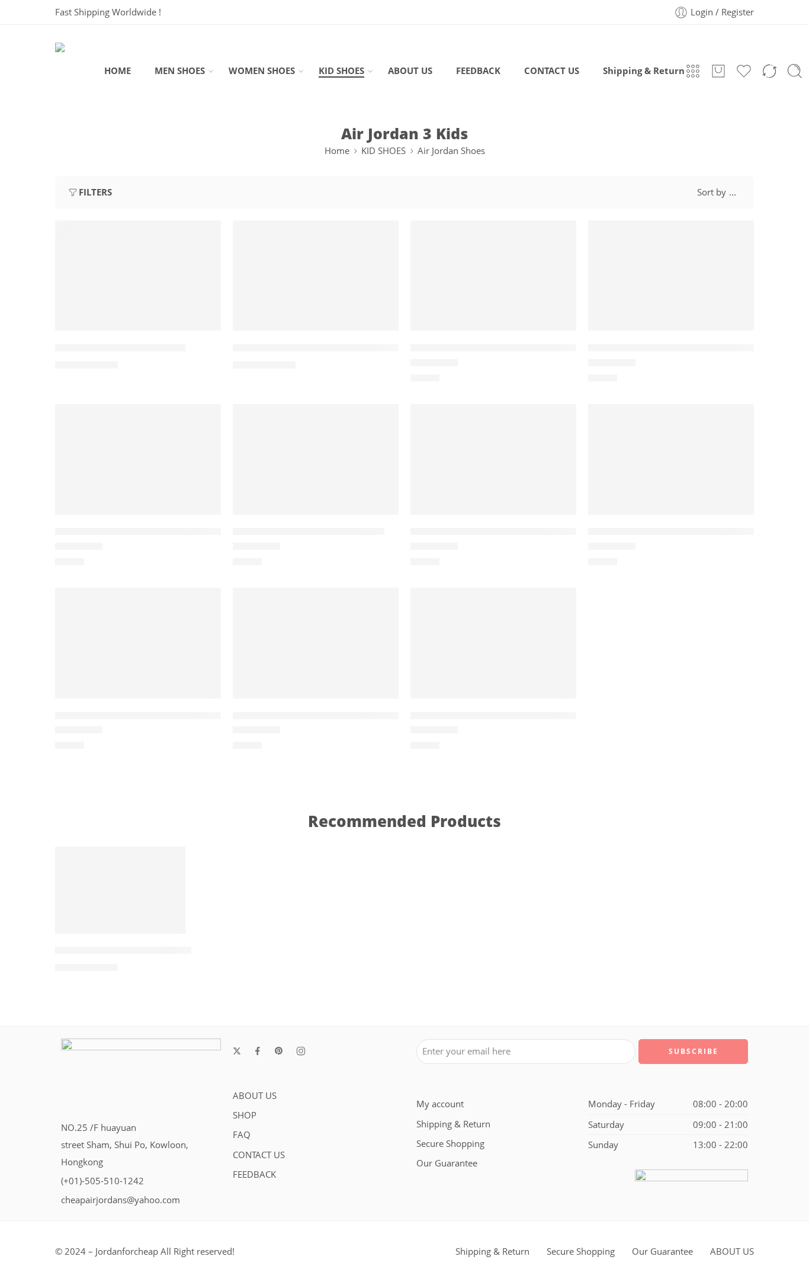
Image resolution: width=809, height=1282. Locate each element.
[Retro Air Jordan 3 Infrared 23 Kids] (138, 459)
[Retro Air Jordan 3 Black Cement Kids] (316, 275)
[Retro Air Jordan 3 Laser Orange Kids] (493, 459)
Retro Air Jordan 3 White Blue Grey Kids (507, 715)
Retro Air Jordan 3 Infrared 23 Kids (140, 532)
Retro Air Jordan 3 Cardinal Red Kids (677, 347)
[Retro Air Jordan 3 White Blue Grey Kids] (493, 643)
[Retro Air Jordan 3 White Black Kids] (316, 643)
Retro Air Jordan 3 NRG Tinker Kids (674, 532)
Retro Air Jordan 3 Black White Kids (497, 347)
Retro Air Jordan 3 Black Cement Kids (324, 347)
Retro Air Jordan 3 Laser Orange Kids (501, 532)
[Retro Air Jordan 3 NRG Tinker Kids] (671, 459)
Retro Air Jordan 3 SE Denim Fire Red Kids (157, 715)
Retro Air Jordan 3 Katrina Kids (308, 532)
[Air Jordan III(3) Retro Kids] (138, 275)
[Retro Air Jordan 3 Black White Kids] (493, 275)
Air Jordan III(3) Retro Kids (120, 347)
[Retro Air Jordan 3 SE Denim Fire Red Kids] (138, 643)
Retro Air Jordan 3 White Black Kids (319, 715)
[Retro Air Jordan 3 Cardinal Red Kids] (671, 275)
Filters (95, 192)
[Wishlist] (204, 237)
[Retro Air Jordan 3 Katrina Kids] (316, 459)
